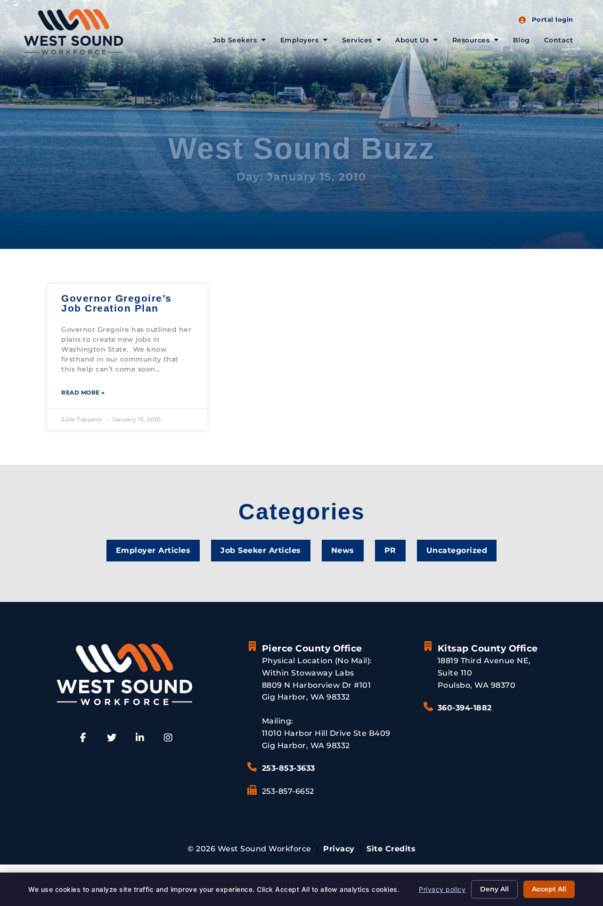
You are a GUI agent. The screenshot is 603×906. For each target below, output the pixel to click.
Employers (299, 40)
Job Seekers (235, 40)
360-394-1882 (465, 707)
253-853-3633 (288, 768)
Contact (558, 40)
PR (390, 550)
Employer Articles (153, 550)
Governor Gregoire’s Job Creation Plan (116, 303)
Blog (521, 40)
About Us (412, 40)
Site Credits (391, 848)
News (342, 550)
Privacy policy (442, 889)
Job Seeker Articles (260, 550)
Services (357, 40)
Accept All (549, 889)
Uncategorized (457, 550)
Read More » (83, 392)
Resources (471, 40)
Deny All (494, 889)
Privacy (339, 848)
